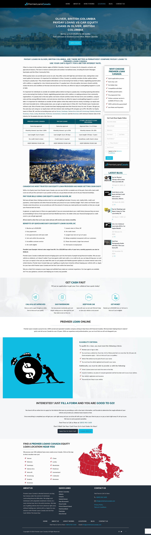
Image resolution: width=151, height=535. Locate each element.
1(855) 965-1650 (86, 422)
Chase (31, 113)
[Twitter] (121, 531)
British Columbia (64, 491)
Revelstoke (42, 113)
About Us (55, 521)
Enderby (92, 111)
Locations (82, 521)
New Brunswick (64, 501)
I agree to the (114, 152)
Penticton (49, 113)
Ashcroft (79, 111)
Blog (93, 521)
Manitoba (62, 511)
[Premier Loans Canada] (37, 4)
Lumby (36, 113)
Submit (109, 158)
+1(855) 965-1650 (101, 497)
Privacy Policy (98, 504)
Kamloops (65, 111)
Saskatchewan (63, 499)
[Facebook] (119, 531)
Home (45, 521)
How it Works (68, 521)
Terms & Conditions (100, 507)
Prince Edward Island (65, 506)
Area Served (62, 513)
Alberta (61, 494)
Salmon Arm (72, 111)
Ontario (61, 496)
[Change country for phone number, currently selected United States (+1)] (108, 143)
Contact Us (103, 521)
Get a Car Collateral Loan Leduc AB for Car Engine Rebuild (118, 226)
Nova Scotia (62, 504)
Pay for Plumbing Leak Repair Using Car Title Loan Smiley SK (118, 211)
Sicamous (26, 113)
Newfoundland (63, 509)
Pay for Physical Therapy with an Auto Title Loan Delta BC (118, 179)
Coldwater (64, 113)
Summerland (56, 113)
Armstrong (85, 111)
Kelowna (98, 111)
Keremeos (76, 113)
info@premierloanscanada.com (105, 501)
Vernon (58, 111)
